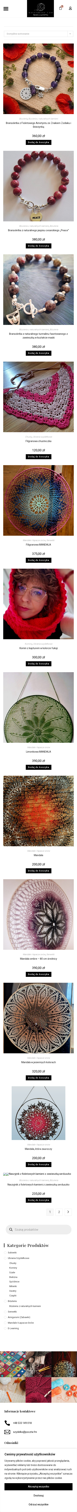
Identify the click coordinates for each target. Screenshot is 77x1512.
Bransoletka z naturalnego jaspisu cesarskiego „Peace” (38, 230)
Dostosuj (39, 1495)
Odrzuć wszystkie (39, 1504)
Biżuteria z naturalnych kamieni (43, 118)
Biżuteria (23, 118)
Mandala (38, 855)
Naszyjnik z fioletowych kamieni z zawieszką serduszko (38, 1185)
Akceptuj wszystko (38, 1487)
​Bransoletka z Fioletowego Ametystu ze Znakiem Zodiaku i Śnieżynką (38, 125)
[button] (6, 8)
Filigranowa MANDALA (38, 545)
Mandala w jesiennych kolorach (38, 1062)
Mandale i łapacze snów (34, 540)
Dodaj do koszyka (38, 142)
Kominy (28, 643)
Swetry (12, 1291)
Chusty (28, 436)
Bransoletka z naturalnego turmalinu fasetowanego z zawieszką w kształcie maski (38, 336)
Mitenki (13, 1286)
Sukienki (12, 1252)
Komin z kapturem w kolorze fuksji (39, 648)
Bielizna (13, 1277)
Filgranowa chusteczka (38, 441)
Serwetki (50, 540)
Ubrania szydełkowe (42, 436)
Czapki (12, 1295)
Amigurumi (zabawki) (19, 1317)
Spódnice (14, 1281)
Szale (12, 1272)
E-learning (13, 1328)
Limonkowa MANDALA (38, 752)
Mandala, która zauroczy (38, 1149)
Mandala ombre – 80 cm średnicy (38, 959)
